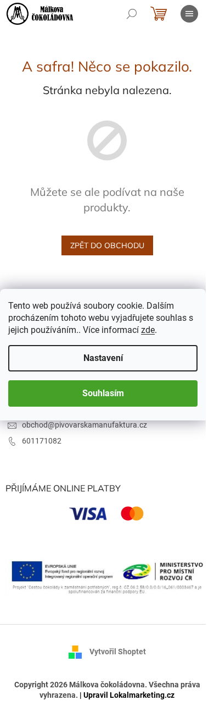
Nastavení (103, 358)
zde (148, 330)
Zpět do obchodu (107, 245)
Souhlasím (103, 393)
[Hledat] (132, 14)
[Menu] (189, 14)
